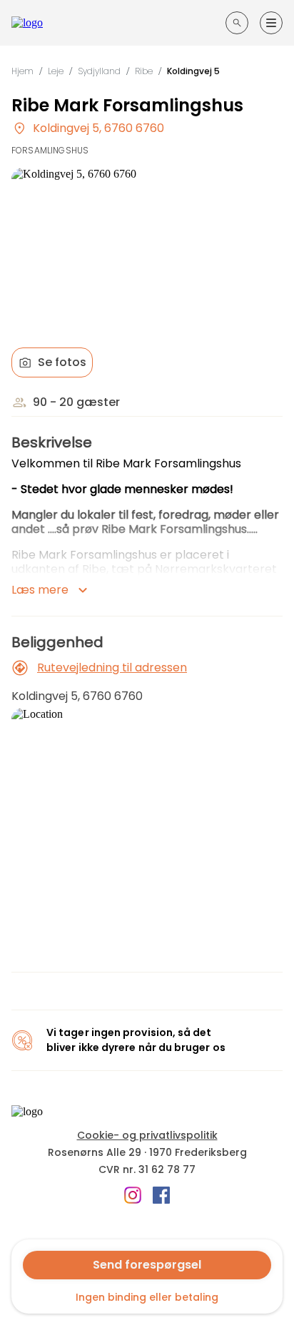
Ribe (144, 71)
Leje (56, 71)
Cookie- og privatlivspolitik (147, 1135)
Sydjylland (99, 71)
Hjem (22, 71)
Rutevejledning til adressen (112, 667)
